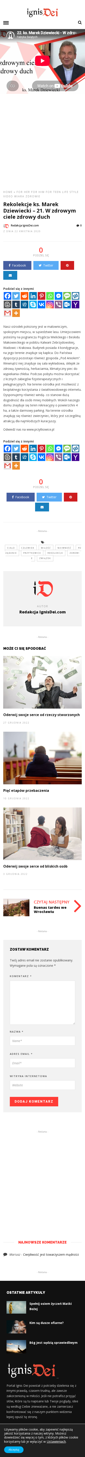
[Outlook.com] (67, 304)
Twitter (48, 265)
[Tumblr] (16, 304)
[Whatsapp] (50, 296)
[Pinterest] (41, 296)
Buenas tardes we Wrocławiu (50, 909)
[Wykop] (75, 296)
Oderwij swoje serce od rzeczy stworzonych (41, 714)
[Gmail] (7, 313)
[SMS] (67, 296)
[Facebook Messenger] (58, 296)
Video (8, 196)
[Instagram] (50, 304)
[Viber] (58, 304)
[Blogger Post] (7, 304)
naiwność (64, 547)
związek (45, 558)
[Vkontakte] (41, 304)
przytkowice (32, 553)
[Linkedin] (33, 296)
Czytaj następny (51, 902)
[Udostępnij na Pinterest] (67, 265)
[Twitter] (16, 296)
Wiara (19, 196)
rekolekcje (55, 553)
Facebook (19, 265)
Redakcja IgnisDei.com (25, 225)
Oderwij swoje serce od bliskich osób (35, 866)
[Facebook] (7, 296)
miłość (46, 547)
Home (8, 192)
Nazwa (17, 1031)
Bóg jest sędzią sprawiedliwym (53, 1342)
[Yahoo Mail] (75, 304)
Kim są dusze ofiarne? (46, 1323)
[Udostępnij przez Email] (10, 275)
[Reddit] (24, 296)
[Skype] (33, 304)
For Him (38, 192)
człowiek (27, 547)
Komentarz (21, 976)
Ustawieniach (56, 1441)
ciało (11, 547)
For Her (23, 192)
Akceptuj (13, 1449)
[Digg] (24, 304)
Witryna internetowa (28, 1076)
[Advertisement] (42, 143)
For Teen (53, 192)
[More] (16, 313)
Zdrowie (33, 196)
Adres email (21, 1053)
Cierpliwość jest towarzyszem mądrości (51, 1254)
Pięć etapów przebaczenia (26, 790)
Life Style (70, 192)
